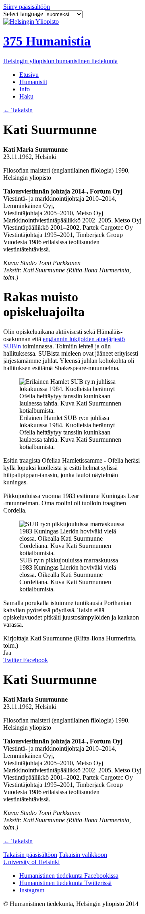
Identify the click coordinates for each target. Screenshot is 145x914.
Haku (26, 96)
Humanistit (33, 81)
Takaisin (18, 110)
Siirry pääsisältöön (26, 6)
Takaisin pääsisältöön (30, 854)
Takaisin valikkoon (83, 854)
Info (24, 89)
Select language (24, 13)
